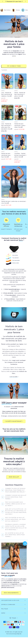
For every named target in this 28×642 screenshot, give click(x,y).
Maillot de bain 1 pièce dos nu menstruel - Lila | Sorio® (14, 202)
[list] (14, 225)
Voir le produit (11, 86)
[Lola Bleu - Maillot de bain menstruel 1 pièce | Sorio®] (20, 142)
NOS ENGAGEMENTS (11, 593)
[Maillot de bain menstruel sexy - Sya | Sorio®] (7, 142)
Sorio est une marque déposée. (14, 633)
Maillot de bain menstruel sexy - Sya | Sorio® (6, 155)
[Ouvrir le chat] (25, 543)
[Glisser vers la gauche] (2, 1)
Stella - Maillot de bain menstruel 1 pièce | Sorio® (19, 94)
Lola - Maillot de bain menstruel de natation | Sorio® (6, 94)
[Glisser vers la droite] (25, 1)
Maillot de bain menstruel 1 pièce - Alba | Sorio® (20, 125)
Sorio (11, 632)
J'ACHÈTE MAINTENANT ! (14, 421)
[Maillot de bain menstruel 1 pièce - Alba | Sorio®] (20, 112)
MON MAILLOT (14, 477)
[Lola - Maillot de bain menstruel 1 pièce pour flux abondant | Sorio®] (7, 112)
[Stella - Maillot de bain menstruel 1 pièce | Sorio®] (20, 81)
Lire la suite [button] (13, 377)
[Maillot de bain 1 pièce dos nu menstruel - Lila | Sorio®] (14, 181)
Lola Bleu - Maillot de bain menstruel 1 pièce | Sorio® (20, 155)
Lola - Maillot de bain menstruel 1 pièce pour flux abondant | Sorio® (6, 126)
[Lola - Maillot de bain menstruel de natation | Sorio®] (7, 81)
